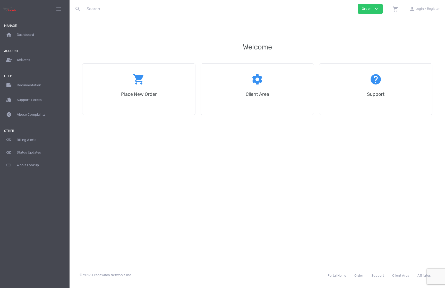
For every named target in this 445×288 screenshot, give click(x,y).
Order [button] (370, 8)
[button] (395, 9)
